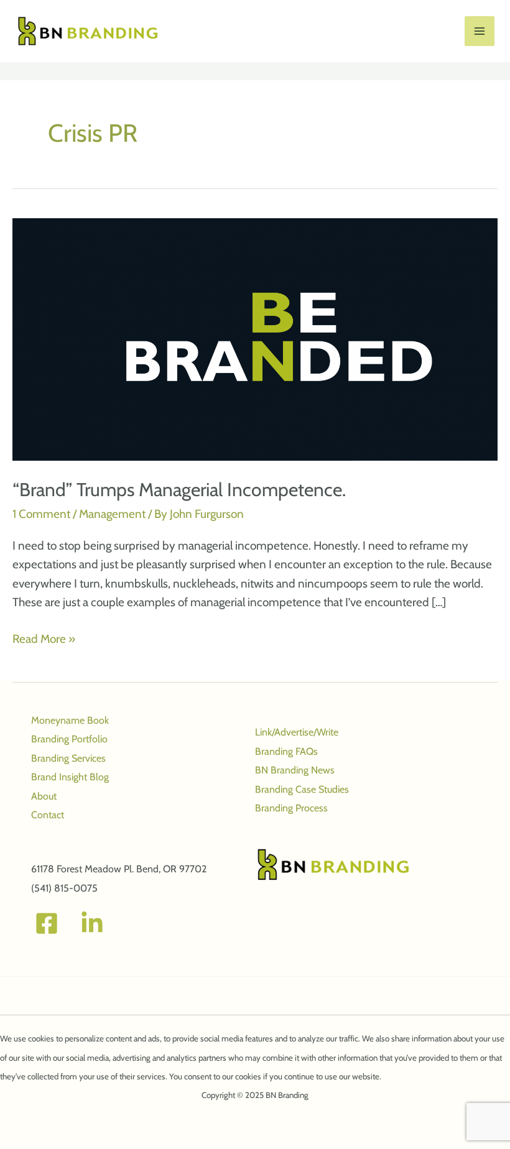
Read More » (43, 639)
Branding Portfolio (69, 739)
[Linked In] (92, 923)
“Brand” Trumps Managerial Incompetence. (179, 489)
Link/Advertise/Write (296, 732)
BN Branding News (295, 770)
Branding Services (68, 758)
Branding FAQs (286, 751)
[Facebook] (46, 923)
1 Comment (41, 514)
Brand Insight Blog (70, 777)
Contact (47, 815)
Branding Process (291, 808)
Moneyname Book (70, 720)
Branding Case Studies (302, 789)
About (44, 796)
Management (112, 514)
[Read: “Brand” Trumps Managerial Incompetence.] (255, 338)
